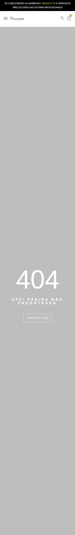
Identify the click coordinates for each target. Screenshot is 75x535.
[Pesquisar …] (62, 19)
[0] (69, 19)
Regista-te (49, 3)
